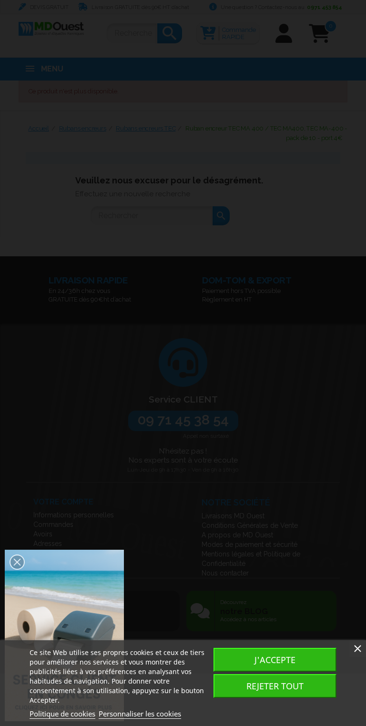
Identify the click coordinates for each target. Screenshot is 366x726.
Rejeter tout (275, 686)
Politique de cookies (62, 713)
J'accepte (274, 660)
